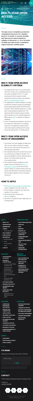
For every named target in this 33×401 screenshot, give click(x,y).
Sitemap (11, 397)
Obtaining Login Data (9, 315)
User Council (7, 313)
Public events (7, 342)
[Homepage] (8, 2)
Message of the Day (8, 327)
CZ (21, 3)
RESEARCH (4, 254)
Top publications (8, 282)
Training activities (24, 307)
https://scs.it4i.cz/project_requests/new (18, 186)
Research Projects (9, 284)
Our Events (6, 338)
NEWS (5, 245)
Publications (7, 235)
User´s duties (7, 317)
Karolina (21, 224)
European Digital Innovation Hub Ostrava (23, 271)
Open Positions (8, 231)
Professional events (9, 340)
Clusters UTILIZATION (9, 325)
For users (9, 8)
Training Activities (8, 323)
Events (3, 335)
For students (7, 233)
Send (17, 363)
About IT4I (6, 222)
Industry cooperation (21, 254)
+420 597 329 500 (6, 384)
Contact (5, 247)
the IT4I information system (15, 100)
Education (20, 301)
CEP (14, 117)
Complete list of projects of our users (8, 295)
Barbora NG (21, 231)
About (3, 220)
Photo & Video (8, 243)
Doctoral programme (25, 313)
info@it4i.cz (4, 382)
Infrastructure (22, 220)
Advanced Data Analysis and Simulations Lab (8, 269)
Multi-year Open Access (23, 8)
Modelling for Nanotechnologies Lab (9, 275)
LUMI (19, 226)
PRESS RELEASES (8, 239)
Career (5, 228)
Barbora (20, 228)
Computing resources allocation (6, 306)
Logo (5, 241)
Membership (6, 226)
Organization (7, 224)
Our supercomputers (25, 222)
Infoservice (6, 237)
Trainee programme (24, 315)
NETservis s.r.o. (17, 397)
